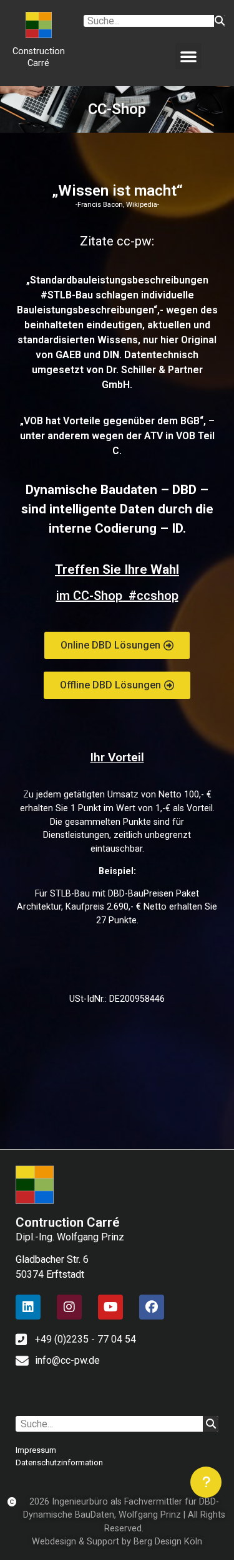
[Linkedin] (28, 1307)
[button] (188, 56)
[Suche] (219, 21)
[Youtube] (110, 1307)
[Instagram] (69, 1307)
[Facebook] (151, 1307)
